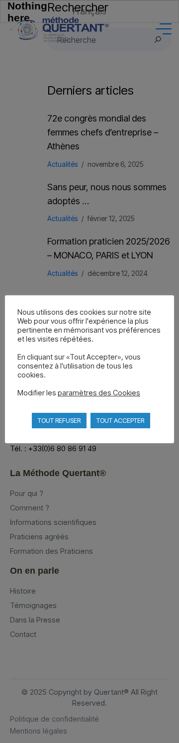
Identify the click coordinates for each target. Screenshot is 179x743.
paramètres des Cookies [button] (99, 392)
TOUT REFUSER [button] (59, 420)
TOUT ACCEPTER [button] (120, 420)
